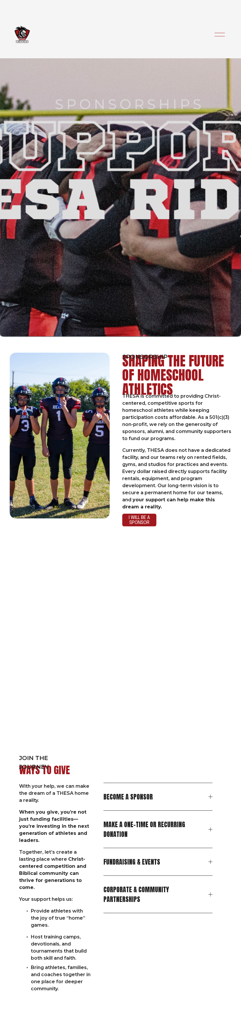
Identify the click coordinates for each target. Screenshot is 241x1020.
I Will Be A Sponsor (139, 520)
